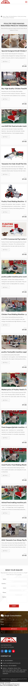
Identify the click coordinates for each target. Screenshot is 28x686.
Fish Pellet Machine (13, 16)
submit (14, 605)
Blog (7, 16)
